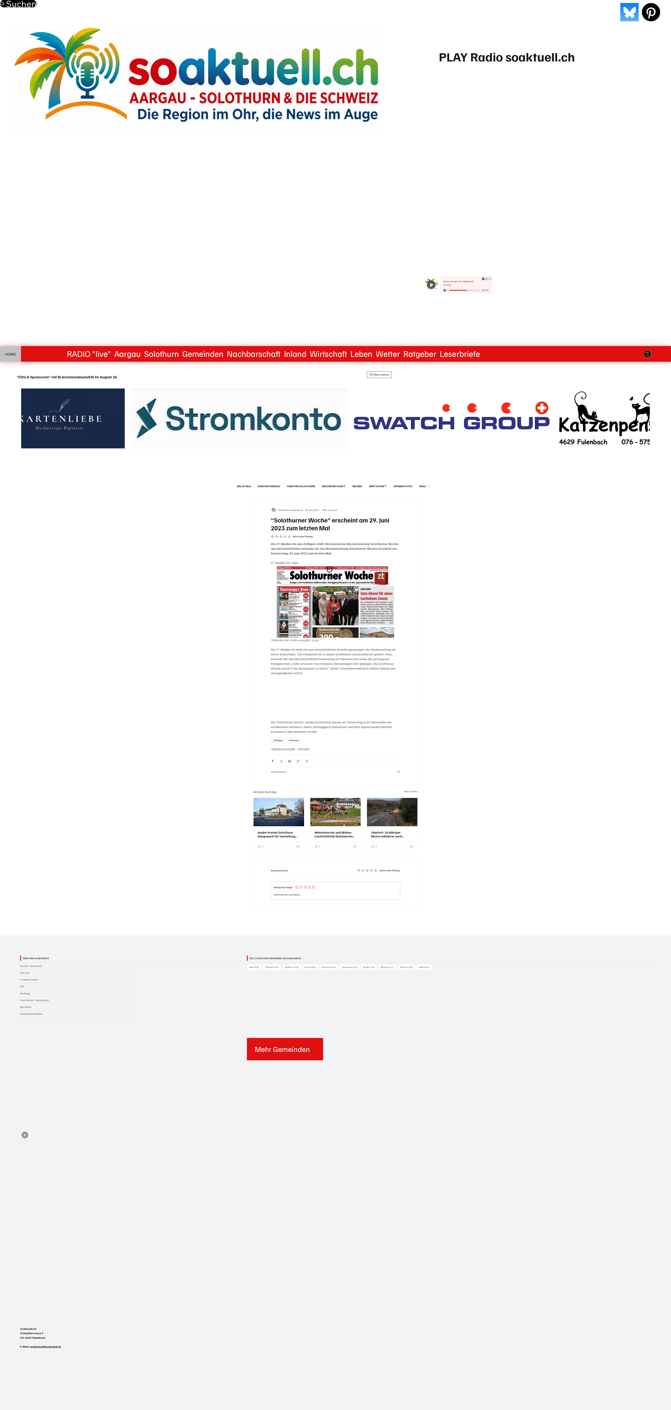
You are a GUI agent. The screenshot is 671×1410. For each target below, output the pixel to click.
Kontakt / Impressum (31, 965)
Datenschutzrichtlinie (31, 1013)
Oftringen (388, 967)
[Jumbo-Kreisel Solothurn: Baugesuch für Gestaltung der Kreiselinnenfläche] (279, 812)
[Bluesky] (629, 12)
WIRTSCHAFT (378, 486)
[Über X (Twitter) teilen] (281, 761)
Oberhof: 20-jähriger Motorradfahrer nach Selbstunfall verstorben (388, 834)
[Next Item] (641, 418)
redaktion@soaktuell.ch (45, 1346)
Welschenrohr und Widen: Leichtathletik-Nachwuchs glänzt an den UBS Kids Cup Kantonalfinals (334, 834)
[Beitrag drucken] (306, 761)
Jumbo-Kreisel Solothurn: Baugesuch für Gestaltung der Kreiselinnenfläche (276, 834)
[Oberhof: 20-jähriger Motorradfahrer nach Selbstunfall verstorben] (392, 812)
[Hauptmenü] (647, 353)
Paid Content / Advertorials (34, 1000)
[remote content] (335, 697)
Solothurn (294, 740)
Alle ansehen (411, 791)
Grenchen (330, 967)
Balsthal (407, 967)
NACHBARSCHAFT (333, 486)
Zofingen (278, 740)
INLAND (357, 486)
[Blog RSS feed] (24, 1135)
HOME (10, 353)
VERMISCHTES (403, 486)
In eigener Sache (29, 979)
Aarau (311, 967)
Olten (255, 967)
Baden (370, 967)
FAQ (22, 986)
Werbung (25, 993)
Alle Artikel (244, 486)
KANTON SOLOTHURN (301, 486)
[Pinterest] (651, 12)
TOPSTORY (303, 748)
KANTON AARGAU (269, 486)
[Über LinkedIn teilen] (289, 761)
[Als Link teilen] (298, 761)
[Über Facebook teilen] (272, 761)
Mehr (422, 486)
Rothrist (425, 967)
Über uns (25, 972)
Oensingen (350, 967)
